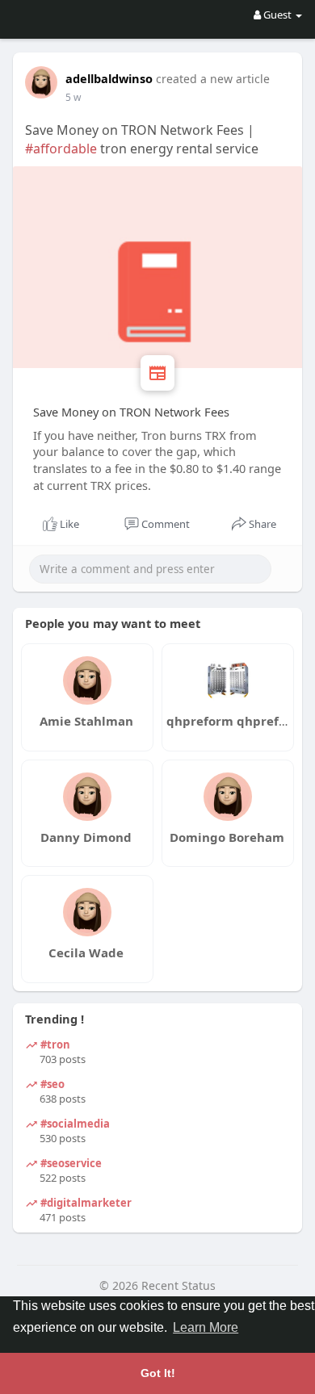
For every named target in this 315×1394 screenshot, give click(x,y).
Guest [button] (277, 14)
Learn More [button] (205, 1327)
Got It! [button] (158, 1373)
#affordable (61, 148)
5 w (73, 97)
